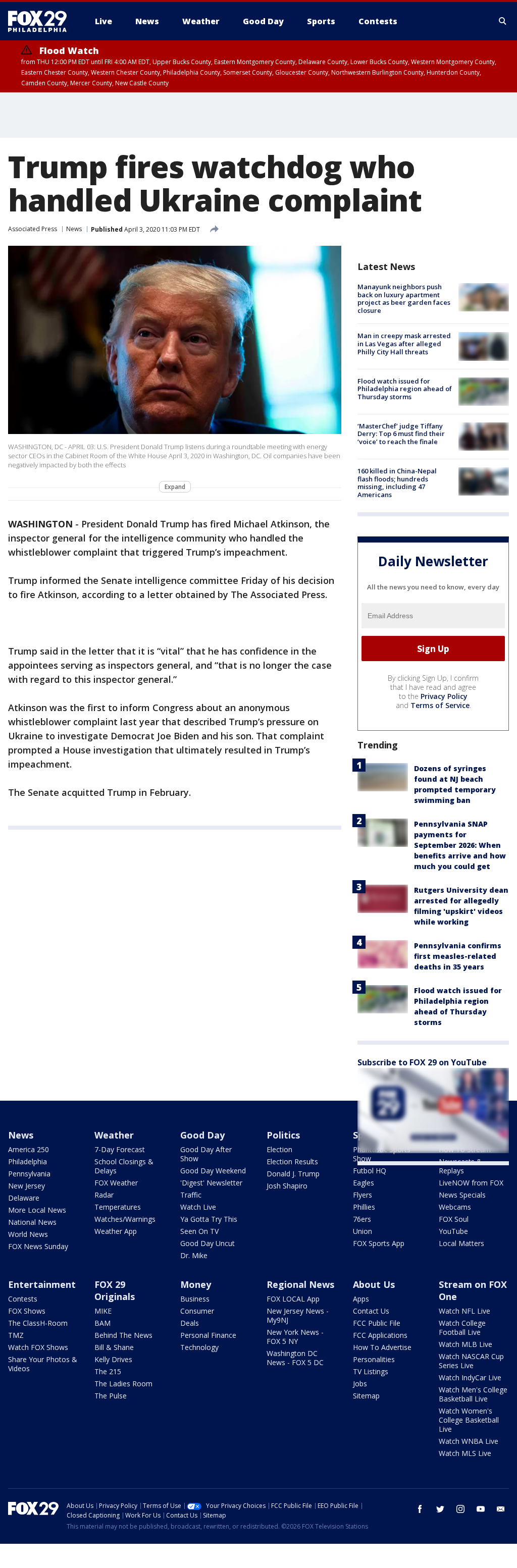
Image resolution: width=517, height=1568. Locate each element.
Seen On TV (199, 1231)
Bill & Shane (114, 1347)
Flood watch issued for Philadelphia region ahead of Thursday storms (404, 388)
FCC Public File (376, 1323)
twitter (440, 1509)
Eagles (363, 1182)
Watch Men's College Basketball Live (473, 1394)
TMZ (16, 1335)
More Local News (37, 1210)
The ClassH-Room (38, 1323)
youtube (481, 1509)
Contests (22, 1299)
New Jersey (26, 1186)
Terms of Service (440, 705)
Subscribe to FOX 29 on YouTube (422, 1062)
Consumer (197, 1311)
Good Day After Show (206, 1154)
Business (195, 1299)
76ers (362, 1219)
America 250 (28, 1149)
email (501, 1509)
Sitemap (366, 1395)
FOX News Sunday (38, 1246)
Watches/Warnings (125, 1219)
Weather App (115, 1231)
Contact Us (371, 1311)
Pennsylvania (29, 1173)
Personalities (374, 1359)
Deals (189, 1323)
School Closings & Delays (123, 1166)
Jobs (360, 1383)
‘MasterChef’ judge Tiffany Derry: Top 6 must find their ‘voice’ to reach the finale (401, 433)
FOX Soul (454, 1219)
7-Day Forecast (119, 1149)
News (74, 229)
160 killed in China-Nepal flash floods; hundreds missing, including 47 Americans (397, 482)
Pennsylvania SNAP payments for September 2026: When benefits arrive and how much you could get (460, 845)
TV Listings (370, 1371)
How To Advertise (382, 1347)
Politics (283, 1135)
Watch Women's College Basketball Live (469, 1420)
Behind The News (123, 1335)
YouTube (453, 1231)
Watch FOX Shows (38, 1347)
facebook (420, 1509)
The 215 (107, 1371)
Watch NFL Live (464, 1311)
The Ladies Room (123, 1383)
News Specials (462, 1195)
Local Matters (461, 1243)
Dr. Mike (194, 1255)
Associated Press (32, 229)
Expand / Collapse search (503, 21)
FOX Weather (116, 1182)
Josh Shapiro (287, 1186)
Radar (104, 1195)
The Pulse (110, 1395)
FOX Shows (26, 1311)
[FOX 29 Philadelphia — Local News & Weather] (41, 21)
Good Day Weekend (213, 1170)
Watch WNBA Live (468, 1441)
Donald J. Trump (293, 1173)
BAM (102, 1323)
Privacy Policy (444, 696)
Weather (114, 1135)
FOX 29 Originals (114, 1290)
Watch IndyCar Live (470, 1377)
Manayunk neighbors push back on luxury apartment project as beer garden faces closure (403, 298)
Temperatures (117, 1207)
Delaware (23, 1198)
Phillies (364, 1207)
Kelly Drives (113, 1359)
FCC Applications (380, 1335)
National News (32, 1222)
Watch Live (198, 1207)
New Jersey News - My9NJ (298, 1315)
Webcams (455, 1207)
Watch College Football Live (462, 1327)
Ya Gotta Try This (208, 1219)
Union (362, 1231)
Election (279, 1149)
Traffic (190, 1195)
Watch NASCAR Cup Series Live (471, 1360)
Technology (199, 1347)
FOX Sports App (378, 1243)
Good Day (202, 1135)
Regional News (300, 1284)
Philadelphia (27, 1161)
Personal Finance (208, 1335)
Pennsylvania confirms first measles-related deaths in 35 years (457, 956)
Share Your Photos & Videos (42, 1364)
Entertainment (42, 1284)
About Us (374, 1284)
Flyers (362, 1195)
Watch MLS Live (465, 1453)
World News (28, 1234)
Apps (361, 1299)
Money (195, 1284)
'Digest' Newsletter (211, 1182)
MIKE (103, 1311)
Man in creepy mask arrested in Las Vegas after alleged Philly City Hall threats (404, 343)
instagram (460, 1509)
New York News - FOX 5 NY (295, 1336)
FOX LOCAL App (293, 1299)
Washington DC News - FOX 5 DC (295, 1357)
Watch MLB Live (465, 1344)
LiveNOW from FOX (471, 1182)
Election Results (292, 1161)
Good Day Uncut (207, 1243)
